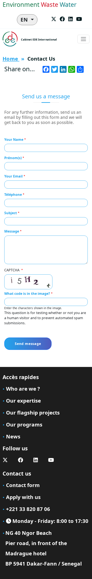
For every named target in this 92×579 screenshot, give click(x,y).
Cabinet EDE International (39, 39)
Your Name (13, 139)
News (13, 436)
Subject (10, 213)
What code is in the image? (27, 293)
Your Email (13, 176)
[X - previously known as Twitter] (53, 18)
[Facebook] (62, 18)
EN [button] (25, 19)
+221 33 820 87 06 (28, 508)
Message (11, 231)
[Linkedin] (70, 18)
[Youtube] (79, 18)
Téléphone (13, 194)
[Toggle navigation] (83, 39)
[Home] (12, 39)
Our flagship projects (33, 412)
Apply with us (23, 496)
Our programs (24, 424)
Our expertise (23, 400)
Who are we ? (23, 388)
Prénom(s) (13, 158)
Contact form (23, 485)
